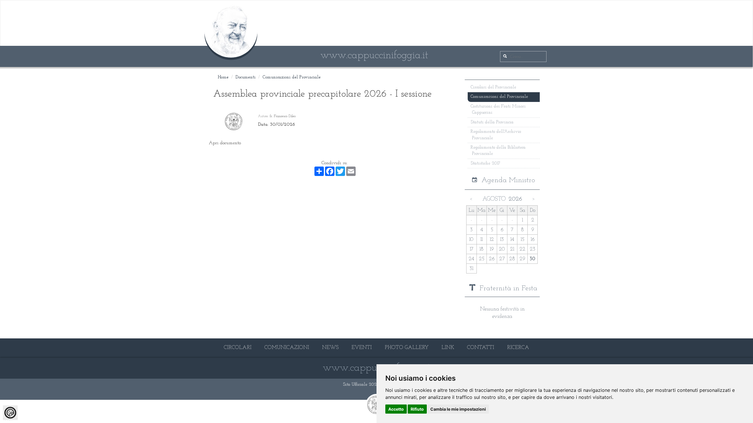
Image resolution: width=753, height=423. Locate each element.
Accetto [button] (396, 409)
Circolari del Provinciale (493, 87)
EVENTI (361, 347)
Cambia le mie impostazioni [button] (458, 409)
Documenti (246, 77)
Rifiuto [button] (417, 409)
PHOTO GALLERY (407, 347)
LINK (448, 347)
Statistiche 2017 (485, 163)
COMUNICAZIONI (286, 347)
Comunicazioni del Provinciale (292, 77)
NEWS (330, 347)
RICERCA (518, 347)
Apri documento (225, 143)
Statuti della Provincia (492, 122)
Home (223, 77)
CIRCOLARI (237, 347)
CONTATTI (480, 347)
